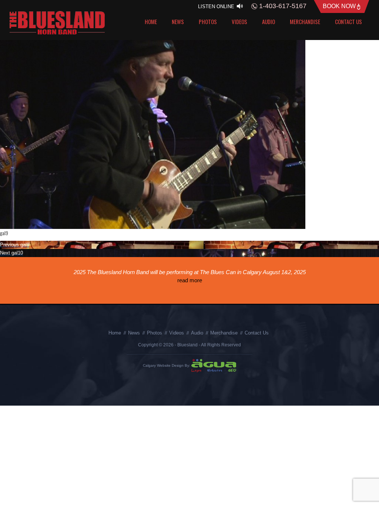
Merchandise (305, 21)
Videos (239, 21)
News (178, 21)
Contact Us (348, 21)
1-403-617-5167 (281, 6)
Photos (208, 21)
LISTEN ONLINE (217, 6)
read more (189, 280)
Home (151, 21)
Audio (268, 21)
